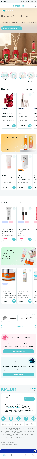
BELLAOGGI (21, 227)
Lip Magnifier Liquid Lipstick (24, 230)
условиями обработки (12, 407)
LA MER (20, 113)
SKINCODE (4, 227)
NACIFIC (4, 175)
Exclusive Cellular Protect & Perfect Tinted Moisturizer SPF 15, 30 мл (8, 231)
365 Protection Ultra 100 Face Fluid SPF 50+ (24, 179)
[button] (5, 77)
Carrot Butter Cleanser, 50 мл (7, 292)
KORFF (19, 175)
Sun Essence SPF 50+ (8, 178)
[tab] (2, 10)
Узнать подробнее (18, 351)
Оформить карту (18, 374)
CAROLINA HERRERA (7, 113)
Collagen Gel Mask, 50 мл (24, 292)
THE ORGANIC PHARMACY (8, 289)
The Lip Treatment (24, 116)
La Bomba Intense (8, 116)
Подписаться (29, 399)
